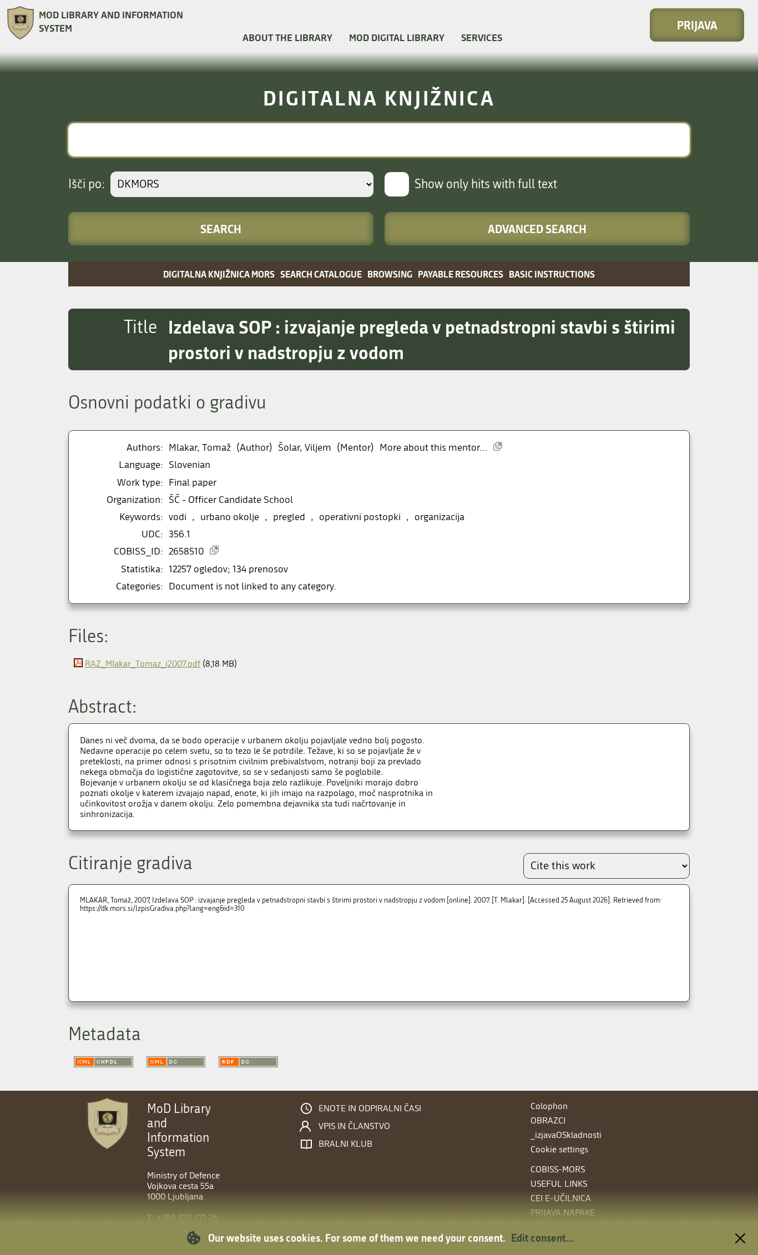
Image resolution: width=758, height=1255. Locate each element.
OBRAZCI (547, 1120)
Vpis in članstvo (354, 1126)
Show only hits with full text (486, 184)
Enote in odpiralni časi (370, 1108)
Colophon (549, 1106)
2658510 (186, 551)
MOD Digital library (396, 37)
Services (481, 37)
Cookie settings (559, 1149)
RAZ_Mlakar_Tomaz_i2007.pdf (142, 663)
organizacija (439, 517)
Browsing (389, 274)
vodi (177, 517)
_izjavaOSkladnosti (566, 1135)
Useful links (558, 1183)
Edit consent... (542, 1238)
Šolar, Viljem (304, 447)
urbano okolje (229, 517)
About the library (287, 37)
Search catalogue (321, 274)
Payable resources (460, 274)
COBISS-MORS (557, 1169)
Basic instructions (552, 274)
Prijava (697, 25)
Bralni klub (345, 1144)
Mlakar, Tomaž (200, 447)
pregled (289, 517)
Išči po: (86, 184)
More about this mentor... (434, 447)
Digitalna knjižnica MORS (219, 274)
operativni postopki (360, 517)
